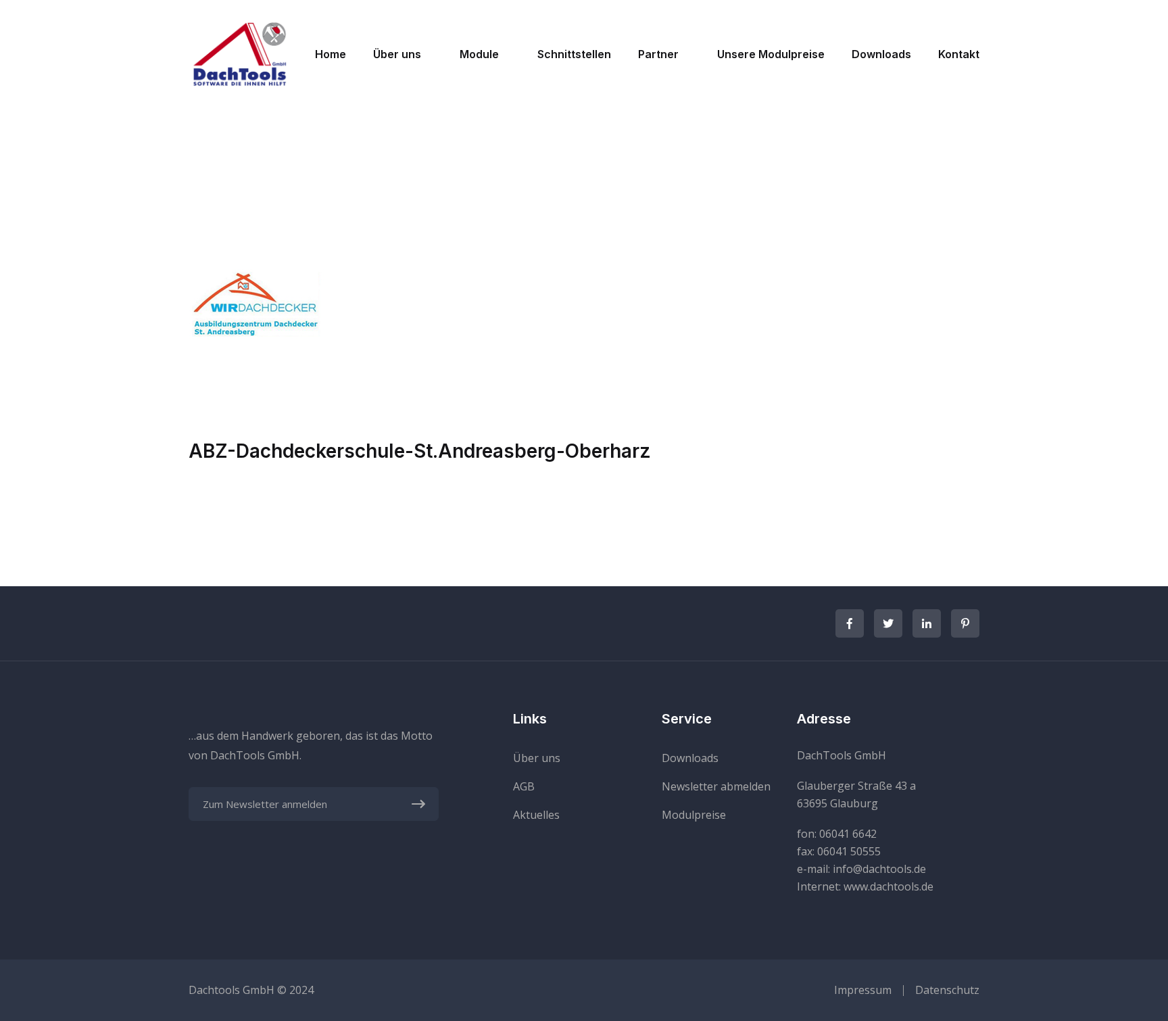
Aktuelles (536, 814)
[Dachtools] (239, 52)
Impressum (863, 989)
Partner (658, 54)
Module (479, 54)
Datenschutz (947, 989)
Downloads (881, 54)
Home (330, 54)
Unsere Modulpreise (771, 54)
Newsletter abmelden (716, 786)
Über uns (397, 54)
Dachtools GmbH (231, 989)
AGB (524, 786)
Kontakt (958, 54)
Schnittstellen (574, 54)
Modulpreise (694, 814)
